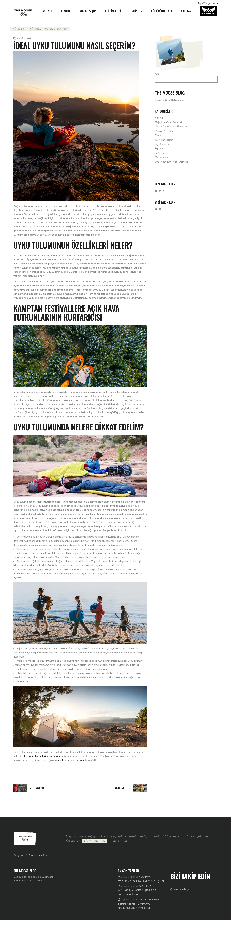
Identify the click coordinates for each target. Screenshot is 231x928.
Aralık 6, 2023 (24, 38)
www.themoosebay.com (69, 760)
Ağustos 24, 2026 (129, 886)
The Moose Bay (38, 855)
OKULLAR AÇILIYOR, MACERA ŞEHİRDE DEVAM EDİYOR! (137, 890)
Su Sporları (160, 153)
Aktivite (159, 117)
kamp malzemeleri (35, 756)
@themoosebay (179, 889)
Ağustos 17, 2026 (129, 899)
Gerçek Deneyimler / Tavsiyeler (171, 126)
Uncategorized (162, 157)
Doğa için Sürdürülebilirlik (168, 122)
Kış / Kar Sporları (164, 140)
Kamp (20, 29)
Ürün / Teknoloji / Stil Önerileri (50, 29)
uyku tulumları (55, 756)
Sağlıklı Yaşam (162, 144)
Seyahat (159, 148)
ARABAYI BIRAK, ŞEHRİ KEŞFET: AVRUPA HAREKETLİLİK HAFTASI (139, 903)
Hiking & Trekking (165, 131)
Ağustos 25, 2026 (129, 877)
